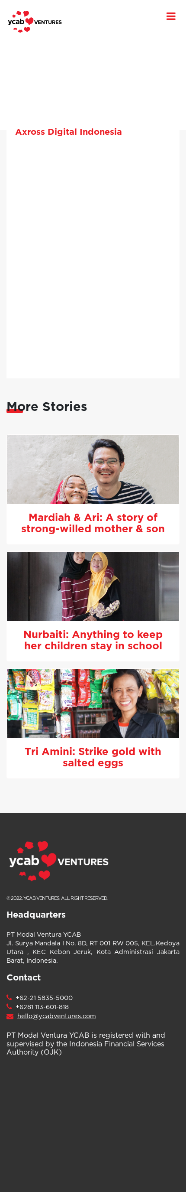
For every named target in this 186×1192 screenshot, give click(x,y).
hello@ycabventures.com (56, 1016)
